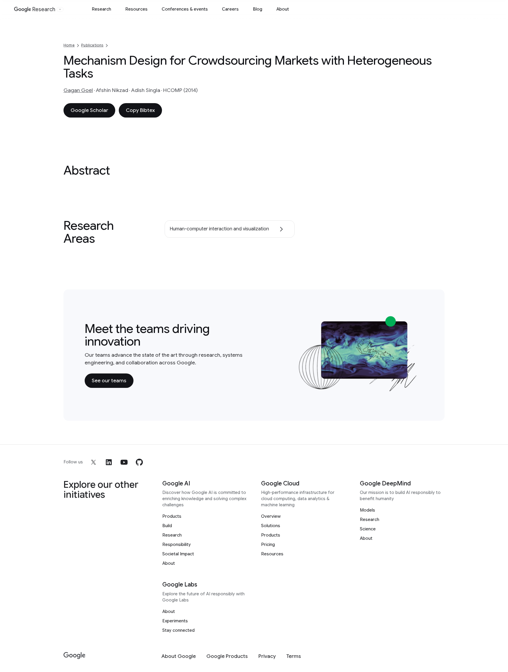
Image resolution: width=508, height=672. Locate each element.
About (282, 9)
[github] (139, 462)
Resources (136, 9)
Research (101, 9)
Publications (92, 45)
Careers (230, 9)
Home (69, 45)
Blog (257, 9)
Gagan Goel (78, 90)
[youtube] (124, 462)
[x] (93, 462)
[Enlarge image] (414, 388)
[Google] (74, 655)
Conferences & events (185, 9)
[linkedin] (109, 462)
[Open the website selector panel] (59, 9)
